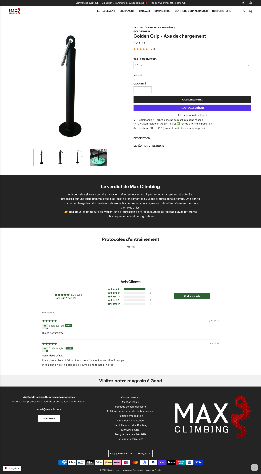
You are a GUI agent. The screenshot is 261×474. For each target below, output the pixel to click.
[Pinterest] (250, 2)
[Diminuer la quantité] (137, 90)
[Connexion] (243, 11)
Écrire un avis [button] (192, 296)
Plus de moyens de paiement (192, 115)
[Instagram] (243, 2)
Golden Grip (142, 31)
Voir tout (130, 246)
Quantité (140, 83)
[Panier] (250, 11)
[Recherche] (237, 11)
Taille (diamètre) (145, 59)
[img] (49, 320)
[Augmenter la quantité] (148, 90)
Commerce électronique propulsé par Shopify (142, 470)
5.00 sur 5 (76, 294)
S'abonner (49, 418)
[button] (12, 86)
